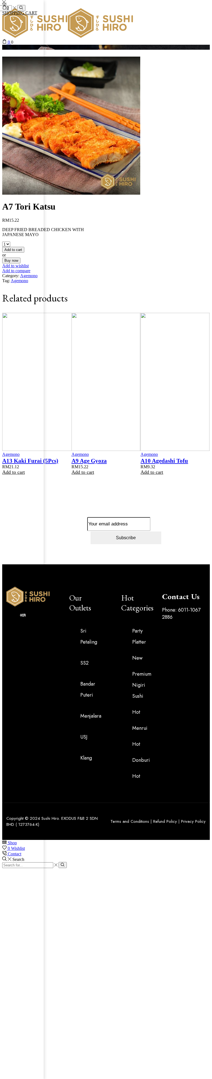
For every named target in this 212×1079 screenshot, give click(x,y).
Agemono (149, 454)
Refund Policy (165, 821)
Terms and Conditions (129, 821)
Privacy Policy (193, 821)
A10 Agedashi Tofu (164, 460)
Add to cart (152, 472)
